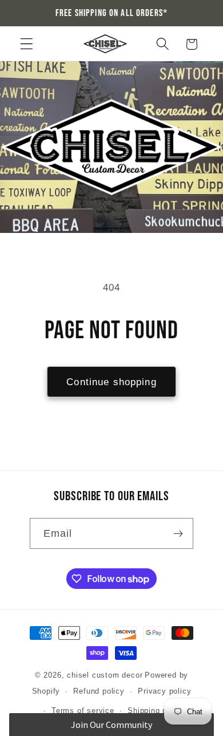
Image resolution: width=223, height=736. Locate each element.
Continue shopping (111, 381)
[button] (26, 44)
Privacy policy (164, 691)
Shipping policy (156, 711)
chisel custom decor (104, 675)
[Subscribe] (178, 533)
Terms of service (82, 711)
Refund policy (98, 691)
